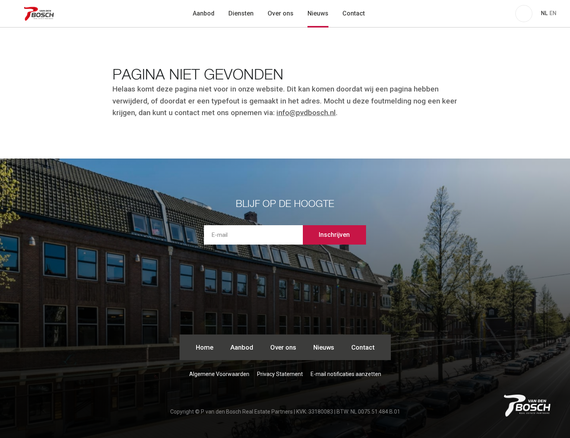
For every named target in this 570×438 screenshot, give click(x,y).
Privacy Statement (280, 374)
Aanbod (203, 13)
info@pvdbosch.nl (306, 112)
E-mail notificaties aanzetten (346, 374)
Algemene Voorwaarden (219, 374)
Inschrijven (334, 234)
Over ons (281, 13)
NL (544, 13)
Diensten (241, 13)
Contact (353, 13)
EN (552, 13)
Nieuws (317, 13)
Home (204, 347)
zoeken (382, 13)
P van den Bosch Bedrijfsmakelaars (39, 13)
